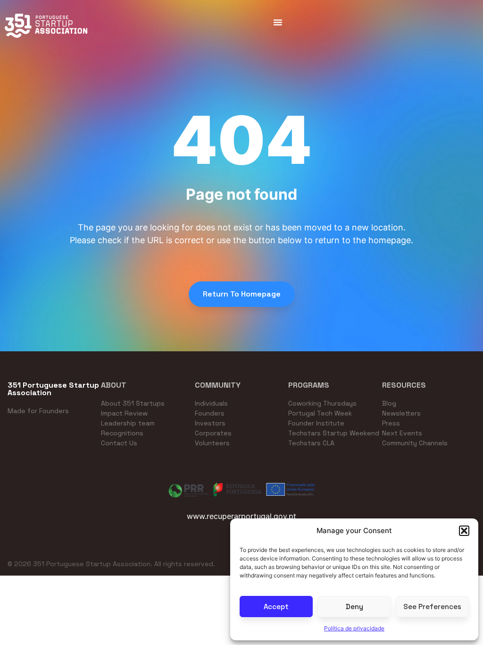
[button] (464, 530)
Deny (354, 606)
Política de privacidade (354, 628)
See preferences (432, 606)
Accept (276, 606)
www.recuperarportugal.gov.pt (241, 516)
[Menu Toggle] (278, 22)
